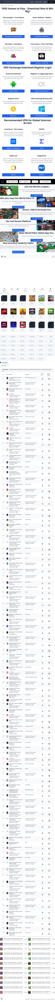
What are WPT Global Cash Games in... (15, 743)
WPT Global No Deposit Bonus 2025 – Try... (16, 632)
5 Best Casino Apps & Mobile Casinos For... (15, 597)
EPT (10, 782)
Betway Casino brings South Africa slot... (15, 869)
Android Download (13, 74)
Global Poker (12, 701)
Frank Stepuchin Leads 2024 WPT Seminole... (15, 650)
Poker (50, 336)
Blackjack (32, 336)
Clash (50, 303)
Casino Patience (51, 316)
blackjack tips (13, 435)
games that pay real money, (39, 999)
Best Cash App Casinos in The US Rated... (16, 800)
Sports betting (32, 341)
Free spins (4, 354)
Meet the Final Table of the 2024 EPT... (15, 615)
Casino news (42, 354)
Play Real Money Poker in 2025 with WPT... (16, 731)
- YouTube (11, 393)
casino (45, 2)
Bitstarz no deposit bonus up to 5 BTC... (15, 726)
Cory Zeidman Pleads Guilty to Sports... (16, 667)
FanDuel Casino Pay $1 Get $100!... (15, 626)
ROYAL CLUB (33, 330)
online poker (12, 522)
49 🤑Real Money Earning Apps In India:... (15, 682)
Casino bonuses (4, 345)
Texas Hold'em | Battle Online (42, 17)
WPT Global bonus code (14, 380)
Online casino (4, 336)
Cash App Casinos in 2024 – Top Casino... (15, 806)
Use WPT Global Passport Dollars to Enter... (14, 695)
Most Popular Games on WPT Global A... (15, 912)
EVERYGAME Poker (13, 792)
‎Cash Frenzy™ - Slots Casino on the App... (15, 655)
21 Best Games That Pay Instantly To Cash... (14, 813)
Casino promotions (51, 349)
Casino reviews (51, 345)
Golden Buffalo (5, 303)
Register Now (13, 98)
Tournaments (14, 349)
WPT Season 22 (12, 850)
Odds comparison (42, 349)
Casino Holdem (23, 330)
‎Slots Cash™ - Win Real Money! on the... (16, 509)
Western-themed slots (14, 883)
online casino (12, 487)
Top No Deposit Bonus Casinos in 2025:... (16, 587)
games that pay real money (4, 358)
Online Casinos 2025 (13, 419)
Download (51, 1)
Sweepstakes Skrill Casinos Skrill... (15, 450)
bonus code (38, 2)
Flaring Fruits (5, 316)
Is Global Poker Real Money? (16, 699)
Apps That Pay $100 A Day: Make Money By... (15, 863)
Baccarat (14, 330)
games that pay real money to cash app (32, 358)
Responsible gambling (32, 345)
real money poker (13, 733)
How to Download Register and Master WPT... (15, 549)
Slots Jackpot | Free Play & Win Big (13, 17)
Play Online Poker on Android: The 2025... (16, 923)
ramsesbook (23, 316)
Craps (50, 341)
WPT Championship (13, 797)
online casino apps (14, 766)
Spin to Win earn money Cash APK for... (15, 496)
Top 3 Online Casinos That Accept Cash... (15, 478)
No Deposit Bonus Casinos (15, 589)
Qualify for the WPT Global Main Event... (15, 928)
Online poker (23, 349)
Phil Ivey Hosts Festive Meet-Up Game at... (15, 467)
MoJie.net (13, 156)
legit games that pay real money (23, 358)
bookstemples (42, 316)
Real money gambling (51, 354)
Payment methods (14, 354)
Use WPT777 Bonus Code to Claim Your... (15, 378)
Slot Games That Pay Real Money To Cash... (15, 502)
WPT (10, 560)
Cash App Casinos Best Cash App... (15, 661)
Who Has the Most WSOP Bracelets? (15, 525)
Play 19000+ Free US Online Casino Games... (15, 819)
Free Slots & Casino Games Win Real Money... (15, 542)
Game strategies (4, 349)
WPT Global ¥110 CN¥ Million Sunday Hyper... (15, 858)
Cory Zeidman (12, 669)
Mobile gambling (23, 345)
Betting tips (32, 349)
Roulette (41, 336)
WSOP (10, 527)
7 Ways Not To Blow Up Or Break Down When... (15, 399)
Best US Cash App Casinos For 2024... (16, 620)
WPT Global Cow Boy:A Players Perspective (16, 882)
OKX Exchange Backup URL (41, 98)
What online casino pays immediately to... (14, 831)
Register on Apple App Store (42, 74)
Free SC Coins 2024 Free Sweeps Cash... (14, 603)
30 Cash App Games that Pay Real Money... (15, 530)
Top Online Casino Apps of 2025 (16, 764)
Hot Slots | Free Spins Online (13, 44)
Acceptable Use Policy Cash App (15, 536)
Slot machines (23, 336)
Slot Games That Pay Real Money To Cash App (14, 402)
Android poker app (13, 925)
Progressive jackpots (23, 341)
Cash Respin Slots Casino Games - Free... (14, 490)
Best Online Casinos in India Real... (15, 720)
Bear (41, 303)
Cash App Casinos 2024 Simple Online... (16, 887)
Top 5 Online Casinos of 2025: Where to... (16, 417)
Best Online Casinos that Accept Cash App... (14, 905)
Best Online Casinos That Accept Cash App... (14, 637)
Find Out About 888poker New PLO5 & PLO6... (16, 563)
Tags (5, 5)
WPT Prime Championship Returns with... (15, 558)
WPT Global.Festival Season (15, 679)
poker (10, 594)
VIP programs (14, 345)
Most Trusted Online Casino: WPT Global (15, 389)
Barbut (4, 330)
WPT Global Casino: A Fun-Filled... (15, 438)
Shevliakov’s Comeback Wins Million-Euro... (15, 769)
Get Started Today (36, 196)
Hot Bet (23, 303)
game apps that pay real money (14, 358)
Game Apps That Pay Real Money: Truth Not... (15, 644)
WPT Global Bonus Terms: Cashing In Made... (15, 462)
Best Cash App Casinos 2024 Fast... (15, 422)
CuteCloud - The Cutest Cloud (13, 129)
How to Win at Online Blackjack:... (14, 433)
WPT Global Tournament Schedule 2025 (14, 785)
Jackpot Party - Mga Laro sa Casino (42, 330)
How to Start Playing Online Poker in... (15, 520)
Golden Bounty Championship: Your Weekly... (16, 710)
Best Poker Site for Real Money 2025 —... (16, 838)
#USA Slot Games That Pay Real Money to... (15, 411)
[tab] (4, 290)
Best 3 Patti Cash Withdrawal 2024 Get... (15, 917)
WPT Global (11, 391)
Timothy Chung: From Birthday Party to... (14, 843)
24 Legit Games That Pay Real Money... (15, 875)
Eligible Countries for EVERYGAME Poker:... (14, 790)
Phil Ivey (11, 469)
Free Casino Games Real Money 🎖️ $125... (14, 774)
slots (32, 2)
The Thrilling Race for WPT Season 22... (15, 848)
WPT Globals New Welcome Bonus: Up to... (15, 515)
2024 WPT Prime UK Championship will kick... (14, 677)
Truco (13, 303)
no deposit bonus (13, 634)
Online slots (42, 341)
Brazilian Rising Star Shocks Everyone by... (15, 780)
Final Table (11, 617)
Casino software (23, 354)
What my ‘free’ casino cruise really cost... (15, 893)
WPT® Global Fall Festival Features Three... (15, 795)
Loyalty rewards (32, 354)
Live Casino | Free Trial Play (42, 44)
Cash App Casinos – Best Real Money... (15, 704)
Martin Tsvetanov (13, 612)
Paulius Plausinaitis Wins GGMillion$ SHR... (14, 592)
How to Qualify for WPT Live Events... (15, 582)
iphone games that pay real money (42, 358)
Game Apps (10, 5)
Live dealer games (14, 341)
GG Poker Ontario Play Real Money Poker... (15, 383)
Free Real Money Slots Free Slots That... (15, 456)
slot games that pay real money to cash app (14, 385)
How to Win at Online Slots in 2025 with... (15, 554)
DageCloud (41, 156)
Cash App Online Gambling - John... (15, 899)
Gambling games (14, 336)
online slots (11, 555)
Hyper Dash (11, 935)
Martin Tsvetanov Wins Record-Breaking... (14, 610)
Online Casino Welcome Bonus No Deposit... (16, 485)
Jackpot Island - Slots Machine (51, 330)
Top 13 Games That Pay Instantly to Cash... (14, 825)
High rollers (42, 345)
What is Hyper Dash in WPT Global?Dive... (15, 933)
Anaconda (14, 316)
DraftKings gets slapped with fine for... (15, 443)
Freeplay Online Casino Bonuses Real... (14, 689)
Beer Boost (33, 303)
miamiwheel (33, 316)
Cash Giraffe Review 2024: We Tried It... (15, 576)
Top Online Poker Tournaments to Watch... (14, 472)
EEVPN (41, 129)
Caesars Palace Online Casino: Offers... (16, 570)
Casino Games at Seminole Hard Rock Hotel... (15, 736)
